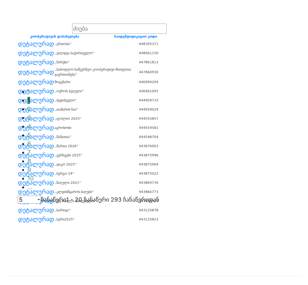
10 (30, 178)
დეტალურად (36, 43)
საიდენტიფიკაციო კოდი (135, 36)
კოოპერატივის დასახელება (54, 36)
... (29, 187)
